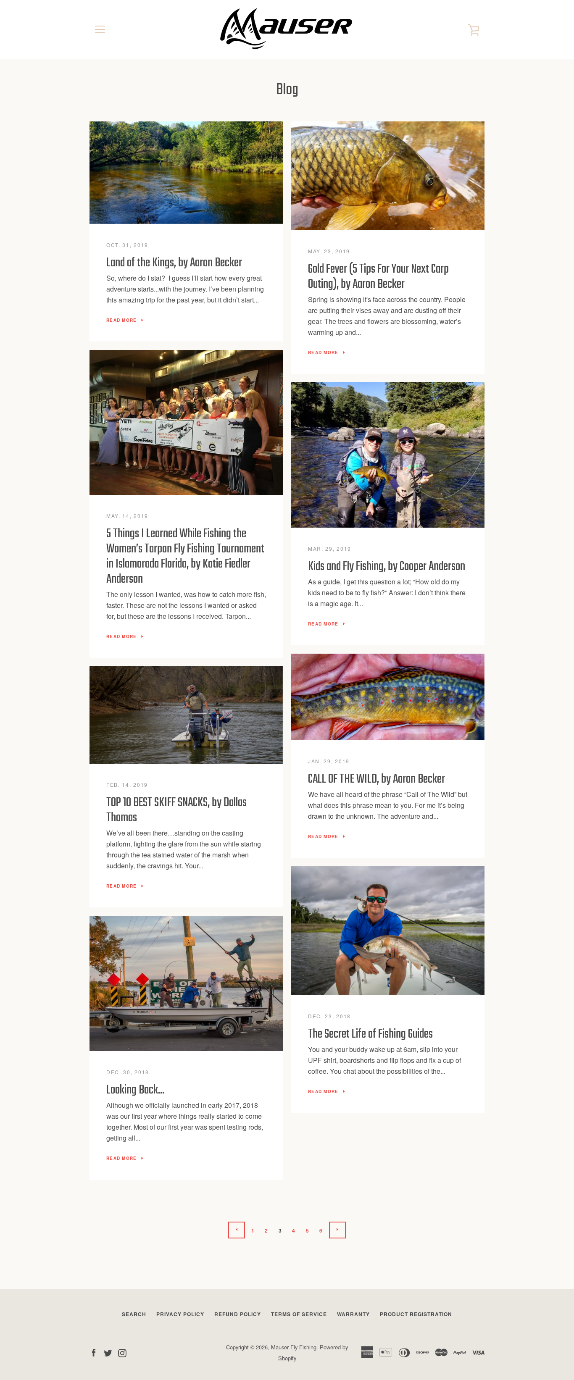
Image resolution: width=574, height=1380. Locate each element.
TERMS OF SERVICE (299, 1314)
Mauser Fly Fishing (293, 1347)
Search (134, 1314)
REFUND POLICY (237, 1314)
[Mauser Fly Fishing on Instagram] (122, 1352)
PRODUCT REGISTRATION (416, 1314)
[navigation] (100, 29)
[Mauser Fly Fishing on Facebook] (94, 1352)
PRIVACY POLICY (180, 1314)
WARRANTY (353, 1314)
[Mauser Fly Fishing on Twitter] (108, 1352)
